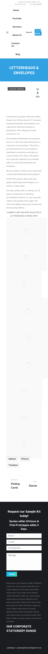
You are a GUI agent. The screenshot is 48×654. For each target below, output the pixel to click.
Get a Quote (38, 32)
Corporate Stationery (16, 89)
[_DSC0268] (26, 257)
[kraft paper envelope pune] (24, 391)
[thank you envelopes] (24, 284)
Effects (25, 459)
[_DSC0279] (26, 231)
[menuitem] (16, 10)
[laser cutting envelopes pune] (24, 418)
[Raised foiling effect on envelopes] (24, 445)
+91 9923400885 (36, 4)
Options (12, 459)
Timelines (13, 465)
